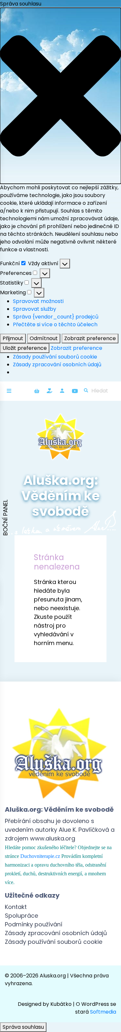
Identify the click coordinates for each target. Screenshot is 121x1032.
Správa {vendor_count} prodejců (55, 316)
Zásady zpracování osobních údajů (57, 364)
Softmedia (103, 1012)
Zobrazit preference (90, 338)
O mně (62, 390)
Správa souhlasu (23, 1027)
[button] (60, 96)
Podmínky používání (33, 924)
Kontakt (16, 907)
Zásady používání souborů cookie (55, 356)
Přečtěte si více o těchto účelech (55, 324)
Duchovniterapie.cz (40, 856)
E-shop (37, 390)
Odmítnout (44, 338)
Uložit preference (25, 348)
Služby (49, 390)
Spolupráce (21, 916)
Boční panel (5, 518)
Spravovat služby (34, 309)
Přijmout (13, 338)
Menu (10, 391)
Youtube (74, 390)
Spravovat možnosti (38, 301)
